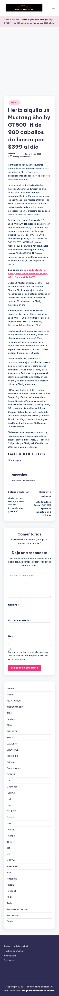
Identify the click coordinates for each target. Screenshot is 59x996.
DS (8, 780)
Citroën (11, 762)
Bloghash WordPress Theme (38, 990)
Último (10, 921)
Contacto (9, 960)
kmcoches (19, 474)
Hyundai (11, 835)
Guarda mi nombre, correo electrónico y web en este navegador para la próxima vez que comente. (28, 655)
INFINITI (11, 841)
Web (10, 636)
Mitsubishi (12, 878)
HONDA (11, 829)
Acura (10, 694)
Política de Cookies (14, 950)
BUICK (10, 737)
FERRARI (11, 792)
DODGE (11, 774)
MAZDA (11, 860)
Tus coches (13, 915)
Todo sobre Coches (17, 909)
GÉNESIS (11, 811)
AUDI (9, 713)
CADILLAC (12, 743)
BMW (9, 725)
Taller (10, 903)
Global (14, 102)
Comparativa (14, 768)
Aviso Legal (10, 955)
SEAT (10, 897)
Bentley (11, 719)
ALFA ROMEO (14, 700)
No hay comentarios (22, 157)
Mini (9, 872)
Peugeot (11, 890)
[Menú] (53, 8)
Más (9, 854)
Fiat (9, 798)
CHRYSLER (12, 756)
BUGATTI (12, 731)
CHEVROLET (13, 749)
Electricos (12, 786)
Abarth (10, 688)
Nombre (13, 604)
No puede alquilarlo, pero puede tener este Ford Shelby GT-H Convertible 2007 (28, 274)
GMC (9, 823)
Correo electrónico (20, 620)
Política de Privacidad (16, 946)
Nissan (10, 884)
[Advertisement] (29, 58)
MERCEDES (13, 866)
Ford (9, 805)
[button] (23, 480)
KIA (8, 848)
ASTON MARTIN (15, 706)
